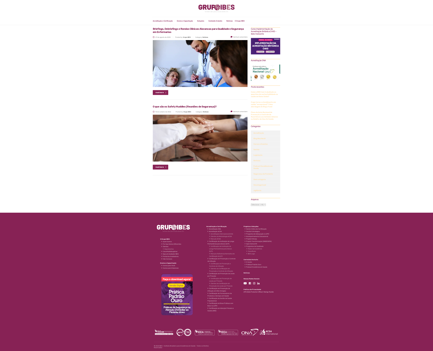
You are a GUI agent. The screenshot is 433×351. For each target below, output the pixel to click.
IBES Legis (251, 254)
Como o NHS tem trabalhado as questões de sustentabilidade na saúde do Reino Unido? (264, 94)
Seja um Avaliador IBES (170, 254)
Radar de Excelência (254, 249)
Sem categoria (259, 179)
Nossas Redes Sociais (251, 279)
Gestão (256, 150)
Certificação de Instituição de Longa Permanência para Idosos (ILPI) (220, 248)
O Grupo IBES (240, 21)
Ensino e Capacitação (185, 21)
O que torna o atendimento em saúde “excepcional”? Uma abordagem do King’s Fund (263, 104)
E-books (248, 262)
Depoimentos (169, 249)
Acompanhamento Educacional (256, 236)
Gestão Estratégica (252, 231)
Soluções (200, 21)
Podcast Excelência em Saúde (263, 167)
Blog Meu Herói (259, 139)
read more (159, 92)
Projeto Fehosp (251, 239)
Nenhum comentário (240, 37)
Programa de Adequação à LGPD (257, 234)
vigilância (257, 190)
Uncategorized (259, 185)
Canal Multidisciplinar (169, 251)
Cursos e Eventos (260, 144)
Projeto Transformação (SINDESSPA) (258, 241)
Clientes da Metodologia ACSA (221, 236)
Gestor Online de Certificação (256, 229)
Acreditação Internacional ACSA (221, 234)
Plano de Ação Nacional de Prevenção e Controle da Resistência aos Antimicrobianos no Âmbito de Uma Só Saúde (264, 115)
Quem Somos (167, 241)
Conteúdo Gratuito (215, 21)
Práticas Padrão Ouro (253, 264)
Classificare (251, 251)
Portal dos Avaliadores (170, 256)
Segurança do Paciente (263, 174)
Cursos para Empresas (170, 268)
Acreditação (258, 133)
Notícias (229, 21)
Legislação (257, 155)
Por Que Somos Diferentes (171, 244)
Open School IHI (251, 244)
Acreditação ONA (214, 229)
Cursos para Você (168, 265)
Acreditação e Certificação (163, 21)
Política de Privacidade (252, 289)
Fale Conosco (167, 259)
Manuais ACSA (215, 239)
